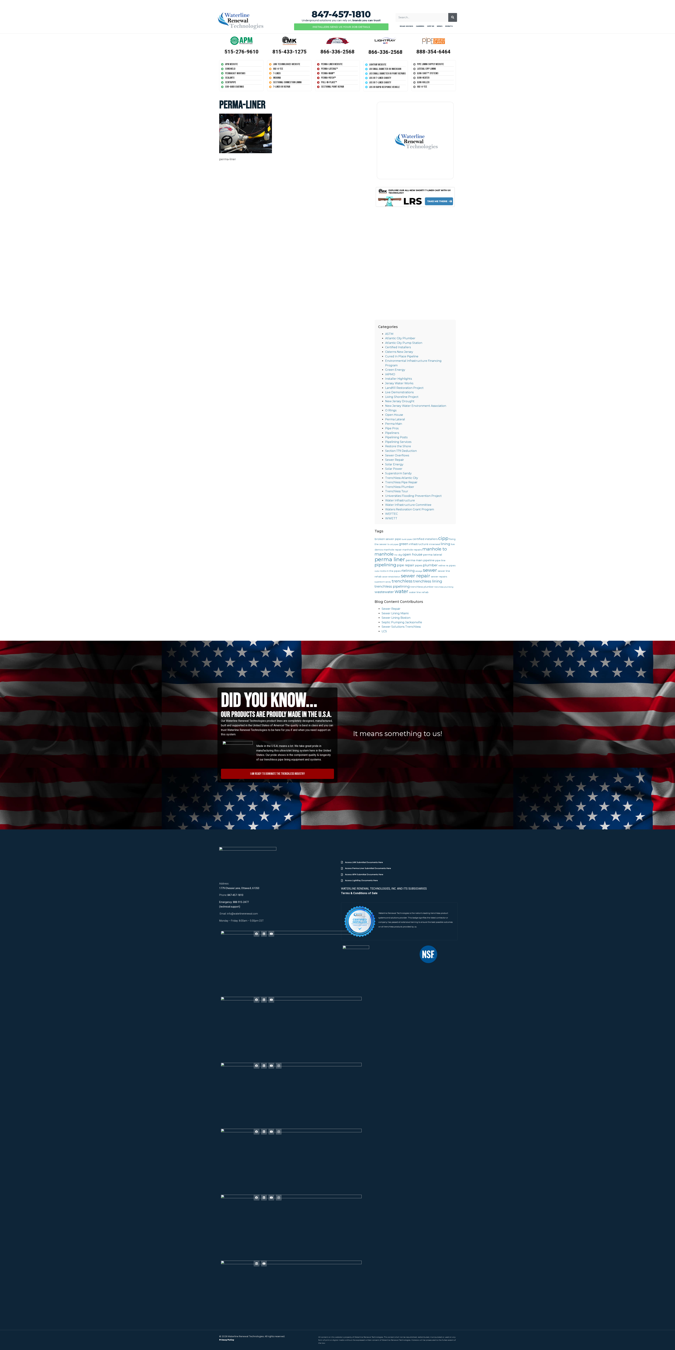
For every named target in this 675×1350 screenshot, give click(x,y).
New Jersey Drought (399, 401)
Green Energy (395, 369)
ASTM (389, 334)
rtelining (408, 570)
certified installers (425, 539)
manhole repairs (412, 549)
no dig (398, 554)
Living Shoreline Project (402, 397)
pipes (418, 565)
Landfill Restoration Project (404, 388)
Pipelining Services (398, 442)
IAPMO (390, 374)
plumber (430, 565)
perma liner (390, 559)
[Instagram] (279, 1066)
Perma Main (393, 423)
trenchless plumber (422, 586)
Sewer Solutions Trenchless (401, 626)
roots (377, 571)
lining (445, 544)
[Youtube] (271, 934)
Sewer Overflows (397, 455)
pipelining (385, 564)
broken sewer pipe (388, 539)
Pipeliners (392, 433)
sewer (430, 570)
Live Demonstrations (399, 392)
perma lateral (432, 554)
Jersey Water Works (399, 383)
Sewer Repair (394, 459)
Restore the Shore (398, 446)
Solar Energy (394, 464)
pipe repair (405, 565)
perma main (414, 560)
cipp (443, 538)
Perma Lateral (395, 419)
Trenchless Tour (396, 491)
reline (441, 565)
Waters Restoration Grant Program (409, 509)
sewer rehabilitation (391, 577)
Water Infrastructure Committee (408, 505)
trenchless (402, 581)
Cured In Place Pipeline (401, 356)
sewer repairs (439, 576)
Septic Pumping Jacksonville (402, 622)
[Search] (452, 17)
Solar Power (393, 468)
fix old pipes (392, 544)
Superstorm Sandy (398, 473)
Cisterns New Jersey (399, 352)
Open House (394, 414)
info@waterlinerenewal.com (242, 913)
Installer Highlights (398, 378)
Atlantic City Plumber (400, 338)
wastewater (384, 592)
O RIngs (390, 410)
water (401, 591)
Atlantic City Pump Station (403, 343)
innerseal (434, 544)
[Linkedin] (264, 934)
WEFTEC (391, 513)
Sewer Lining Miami (395, 613)
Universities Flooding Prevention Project (413, 496)
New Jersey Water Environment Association (415, 405)
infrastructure (418, 544)
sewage (418, 571)
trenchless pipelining (392, 586)
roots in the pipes (390, 570)
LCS (384, 631)
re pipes (450, 565)
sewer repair (415, 576)
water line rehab (419, 592)
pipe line (440, 560)
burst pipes (407, 539)
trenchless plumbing (443, 587)
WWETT (391, 518)
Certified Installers (398, 347)
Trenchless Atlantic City (401, 478)
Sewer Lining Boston (396, 617)
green (403, 544)
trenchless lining (427, 581)
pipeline (429, 560)
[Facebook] (256, 934)
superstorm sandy (383, 582)
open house (412, 554)
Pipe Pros (391, 428)
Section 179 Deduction (401, 451)
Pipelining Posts (396, 437)
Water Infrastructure (400, 500)
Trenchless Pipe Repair (401, 482)
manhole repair (393, 549)
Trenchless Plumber (399, 487)
